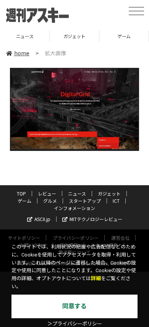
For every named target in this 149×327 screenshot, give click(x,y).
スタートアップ (85, 200)
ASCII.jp (42, 219)
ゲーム (113, 36)
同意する (74, 306)
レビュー (47, 193)
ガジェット (63, 36)
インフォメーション (74, 208)
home (21, 53)
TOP (21, 193)
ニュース (77, 193)
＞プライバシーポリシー (74, 324)
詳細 (96, 278)
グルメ (50, 200)
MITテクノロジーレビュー (96, 219)
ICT (116, 200)
